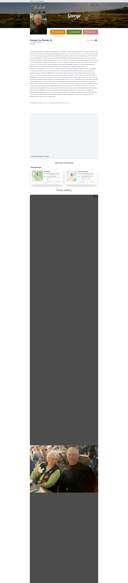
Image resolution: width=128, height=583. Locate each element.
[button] (37, 174)
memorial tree (46, 103)
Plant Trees (57, 181)
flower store (66, 103)
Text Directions (48, 181)
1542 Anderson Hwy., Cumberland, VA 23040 (86, 178)
